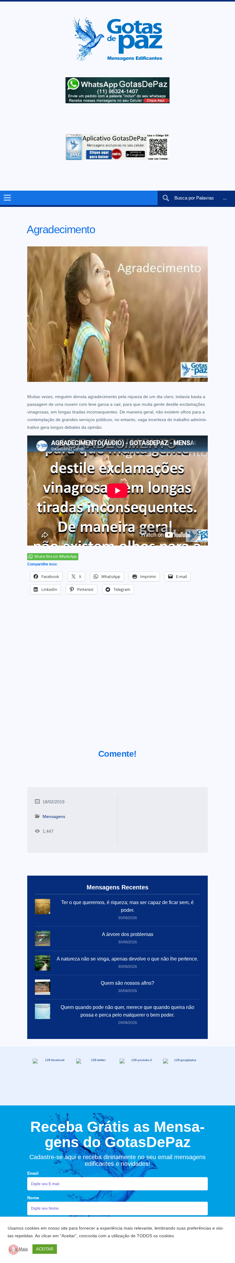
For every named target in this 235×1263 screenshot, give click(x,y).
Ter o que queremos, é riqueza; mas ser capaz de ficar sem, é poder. (127, 906)
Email (33, 1173)
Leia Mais (18, 1248)
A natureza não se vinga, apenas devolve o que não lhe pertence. (127, 958)
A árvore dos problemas (127, 934)
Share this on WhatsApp (55, 556)
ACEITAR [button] (44, 1249)
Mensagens (54, 816)
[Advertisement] (117, 679)
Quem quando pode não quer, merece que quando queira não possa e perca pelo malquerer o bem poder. (127, 1011)
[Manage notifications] (13, 1249)
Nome (33, 1197)
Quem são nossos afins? (127, 983)
